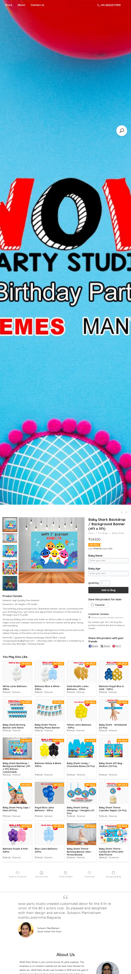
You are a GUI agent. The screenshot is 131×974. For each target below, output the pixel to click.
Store (8, 5)
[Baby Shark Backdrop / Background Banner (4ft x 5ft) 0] (10, 524)
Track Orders (66, 876)
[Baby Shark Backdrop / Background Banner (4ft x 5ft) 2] (10, 551)
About (21, 5)
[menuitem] (121, 512)
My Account (41, 876)
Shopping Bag (113, 876)
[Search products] (122, 131)
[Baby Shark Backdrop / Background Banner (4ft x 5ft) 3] (10, 567)
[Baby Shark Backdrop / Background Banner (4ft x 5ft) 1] (10, 538)
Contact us (37, 5)
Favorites (89, 876)
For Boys (103, 533)
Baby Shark (118, 533)
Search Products (17, 876)
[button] (98, 605)
